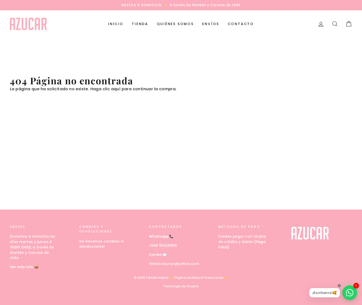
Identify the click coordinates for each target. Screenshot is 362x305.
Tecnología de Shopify (181, 286)
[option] (181, 5)
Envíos (210, 23)
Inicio (115, 23)
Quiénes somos (175, 23)
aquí (116, 89)
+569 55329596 (163, 245)
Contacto (241, 23)
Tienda (140, 23)
